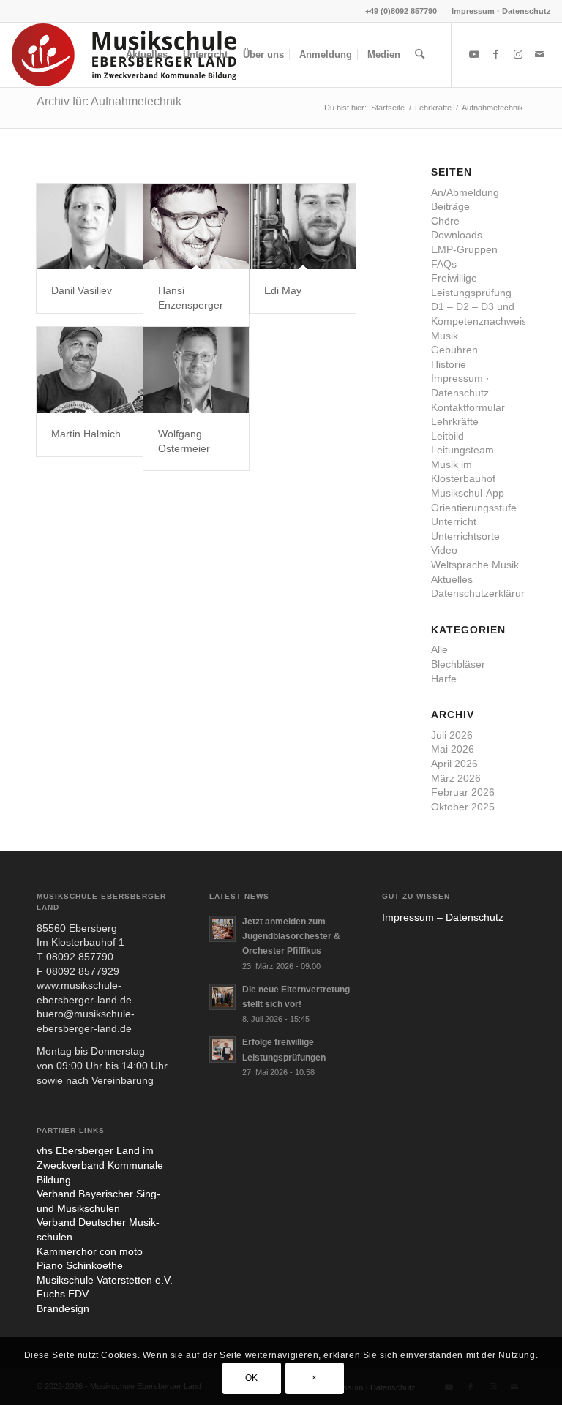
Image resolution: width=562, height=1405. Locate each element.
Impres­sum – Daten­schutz (442, 917)
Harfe (444, 679)
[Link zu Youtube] (474, 54)
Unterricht (453, 521)
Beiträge (450, 206)
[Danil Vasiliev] (90, 226)
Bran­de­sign (63, 1308)
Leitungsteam (462, 450)
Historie (448, 364)
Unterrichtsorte (465, 536)
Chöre (445, 221)
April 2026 (454, 763)
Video (444, 550)
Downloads (456, 235)
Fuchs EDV (63, 1294)
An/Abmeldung (465, 192)
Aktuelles (452, 579)
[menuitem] (497, 11)
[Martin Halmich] (90, 370)
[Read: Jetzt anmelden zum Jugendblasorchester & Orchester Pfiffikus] (222, 929)
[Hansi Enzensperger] (196, 226)
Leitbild (447, 436)
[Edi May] (303, 226)
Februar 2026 (463, 792)
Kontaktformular (468, 407)
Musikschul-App (467, 493)
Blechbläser (458, 664)
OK (251, 1378)
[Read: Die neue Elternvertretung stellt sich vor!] (222, 997)
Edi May (282, 290)
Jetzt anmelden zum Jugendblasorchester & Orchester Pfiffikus (291, 936)
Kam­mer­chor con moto (90, 1251)
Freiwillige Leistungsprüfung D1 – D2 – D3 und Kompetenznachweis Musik (479, 306)
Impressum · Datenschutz (501, 11)
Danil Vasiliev (81, 290)
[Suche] (420, 55)
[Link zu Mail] (540, 54)
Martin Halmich (86, 434)
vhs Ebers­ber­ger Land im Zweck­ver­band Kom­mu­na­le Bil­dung (100, 1165)
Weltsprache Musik (475, 564)
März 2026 (456, 778)
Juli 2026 (452, 735)
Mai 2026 (452, 749)
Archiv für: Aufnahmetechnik (109, 101)
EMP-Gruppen (464, 249)
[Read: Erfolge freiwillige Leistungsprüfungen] (222, 1049)
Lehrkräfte (455, 421)
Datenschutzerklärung (482, 593)
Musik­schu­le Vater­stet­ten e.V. (105, 1280)
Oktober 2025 (463, 807)
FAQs (444, 264)
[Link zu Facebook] (496, 54)
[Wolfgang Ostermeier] (196, 370)
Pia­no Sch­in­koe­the (80, 1265)
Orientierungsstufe (474, 507)
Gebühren (454, 349)
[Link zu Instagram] (518, 54)
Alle (439, 649)
